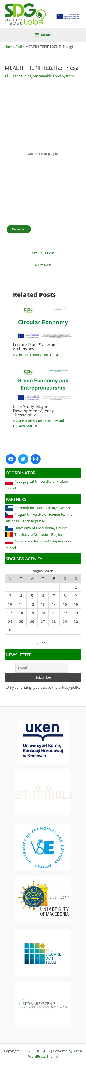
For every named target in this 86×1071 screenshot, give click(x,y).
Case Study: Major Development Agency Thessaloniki (33, 410)
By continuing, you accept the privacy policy (44, 687)
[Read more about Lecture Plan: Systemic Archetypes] (43, 321)
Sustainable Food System (53, 76)
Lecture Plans (52, 355)
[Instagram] (35, 459)
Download (18, 229)
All (7, 76)
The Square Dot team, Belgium (39, 534)
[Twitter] (23, 459)
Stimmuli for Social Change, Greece (42, 507)
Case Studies (21, 76)
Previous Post (43, 253)
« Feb (41, 643)
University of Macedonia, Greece (41, 528)
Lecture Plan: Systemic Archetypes (34, 346)
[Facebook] (11, 459)
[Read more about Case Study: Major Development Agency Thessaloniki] (43, 383)
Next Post (43, 265)
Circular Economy (29, 355)
